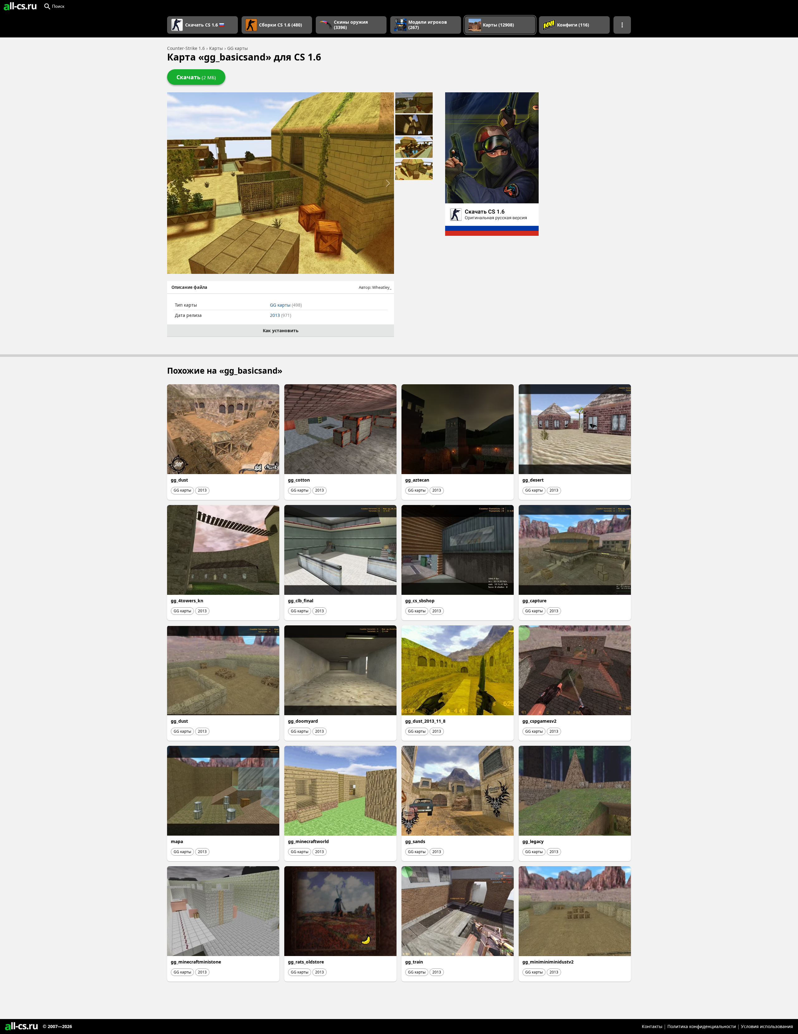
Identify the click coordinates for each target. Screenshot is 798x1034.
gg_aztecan (417, 480)
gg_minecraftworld (308, 841)
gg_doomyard (303, 721)
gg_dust (179, 480)
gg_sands (415, 841)
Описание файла (189, 287)
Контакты (652, 1026)
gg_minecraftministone (196, 962)
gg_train (414, 962)
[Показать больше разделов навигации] (622, 25)
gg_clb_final (300, 601)
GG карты (286, 305)
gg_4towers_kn (187, 601)
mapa (177, 841)
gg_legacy (533, 841)
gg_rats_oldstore (306, 962)
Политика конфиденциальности (701, 1026)
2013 (280, 315)
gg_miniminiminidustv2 (548, 962)
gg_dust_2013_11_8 (425, 721)
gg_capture (534, 601)
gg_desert (533, 480)
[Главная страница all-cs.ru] (20, 6)
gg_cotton (299, 480)
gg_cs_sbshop (420, 601)
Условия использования (767, 1026)
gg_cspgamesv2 (539, 721)
